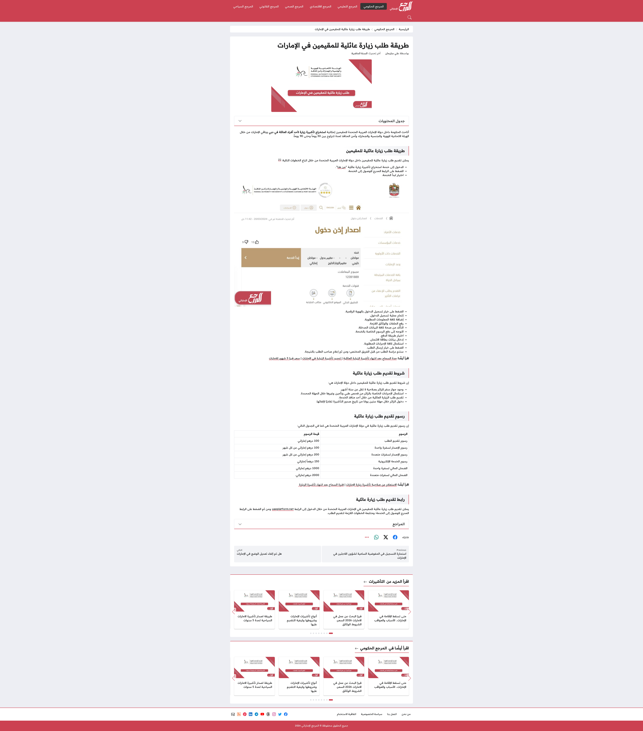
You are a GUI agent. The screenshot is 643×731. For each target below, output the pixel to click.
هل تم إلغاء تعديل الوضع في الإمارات (259, 553)
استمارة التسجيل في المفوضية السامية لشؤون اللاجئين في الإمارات (369, 555)
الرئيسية (404, 29)
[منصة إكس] (385, 537)
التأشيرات (377, 581)
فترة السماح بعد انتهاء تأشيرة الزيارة (321, 484)
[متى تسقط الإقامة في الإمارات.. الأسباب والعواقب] (388, 609)
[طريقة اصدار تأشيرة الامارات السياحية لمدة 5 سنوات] (254, 609)
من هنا (341, 167)
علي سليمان (392, 53)
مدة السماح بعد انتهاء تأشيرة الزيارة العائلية (370, 358)
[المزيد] (367, 537)
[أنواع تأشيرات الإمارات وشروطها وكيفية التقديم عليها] (299, 609)
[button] (331, 633)
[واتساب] (376, 537)
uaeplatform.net (283, 509)
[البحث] (409, 17)
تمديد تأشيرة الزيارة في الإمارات (322, 358)
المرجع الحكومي (384, 29)
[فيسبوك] (395, 537)
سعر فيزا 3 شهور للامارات (284, 358)
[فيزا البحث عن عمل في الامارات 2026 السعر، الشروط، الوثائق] (344, 609)
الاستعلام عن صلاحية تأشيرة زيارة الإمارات (371, 484)
